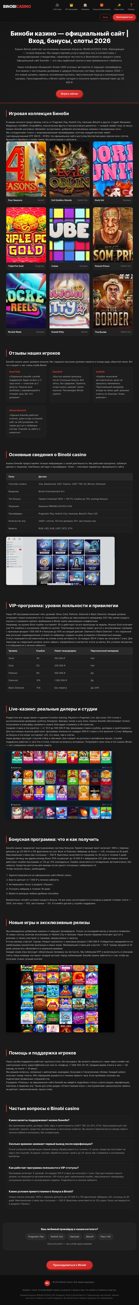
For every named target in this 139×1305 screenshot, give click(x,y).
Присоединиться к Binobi (69, 1265)
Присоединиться (124, 17)
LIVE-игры (57, 6)
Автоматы (85, 6)
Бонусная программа (101, 6)
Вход (105, 17)
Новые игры (119, 6)
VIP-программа (71, 6)
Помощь (131, 6)
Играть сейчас (69, 93)
